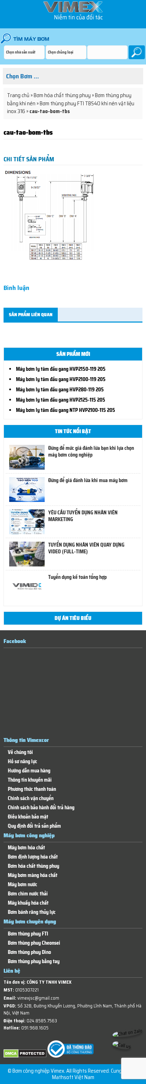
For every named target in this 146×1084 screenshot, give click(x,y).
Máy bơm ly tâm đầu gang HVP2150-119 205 (61, 369)
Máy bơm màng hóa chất (32, 875)
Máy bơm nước (22, 884)
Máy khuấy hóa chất (28, 903)
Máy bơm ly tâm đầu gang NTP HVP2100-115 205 (65, 410)
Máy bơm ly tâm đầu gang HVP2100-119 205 (61, 379)
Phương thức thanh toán (32, 789)
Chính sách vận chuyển (31, 798)
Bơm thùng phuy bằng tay (34, 961)
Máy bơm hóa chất (26, 847)
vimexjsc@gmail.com (38, 998)
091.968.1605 (35, 1028)
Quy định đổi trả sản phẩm (34, 826)
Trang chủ (18, 95)
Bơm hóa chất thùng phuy (62, 95)
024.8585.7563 (42, 1020)
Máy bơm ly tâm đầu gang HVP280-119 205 (60, 389)
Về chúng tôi (20, 752)
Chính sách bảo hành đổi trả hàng (41, 807)
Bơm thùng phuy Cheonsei (34, 943)
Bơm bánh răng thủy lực (32, 912)
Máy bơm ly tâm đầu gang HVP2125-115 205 (60, 400)
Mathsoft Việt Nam (73, 1077)
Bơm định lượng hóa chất (33, 857)
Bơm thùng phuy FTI (28, 934)
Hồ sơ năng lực (22, 761)
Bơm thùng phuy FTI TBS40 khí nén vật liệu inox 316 (70, 107)
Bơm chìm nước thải (28, 894)
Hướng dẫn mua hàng (29, 771)
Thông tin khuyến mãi (30, 780)
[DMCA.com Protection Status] (25, 1056)
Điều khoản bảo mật (28, 817)
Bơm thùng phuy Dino (29, 952)
